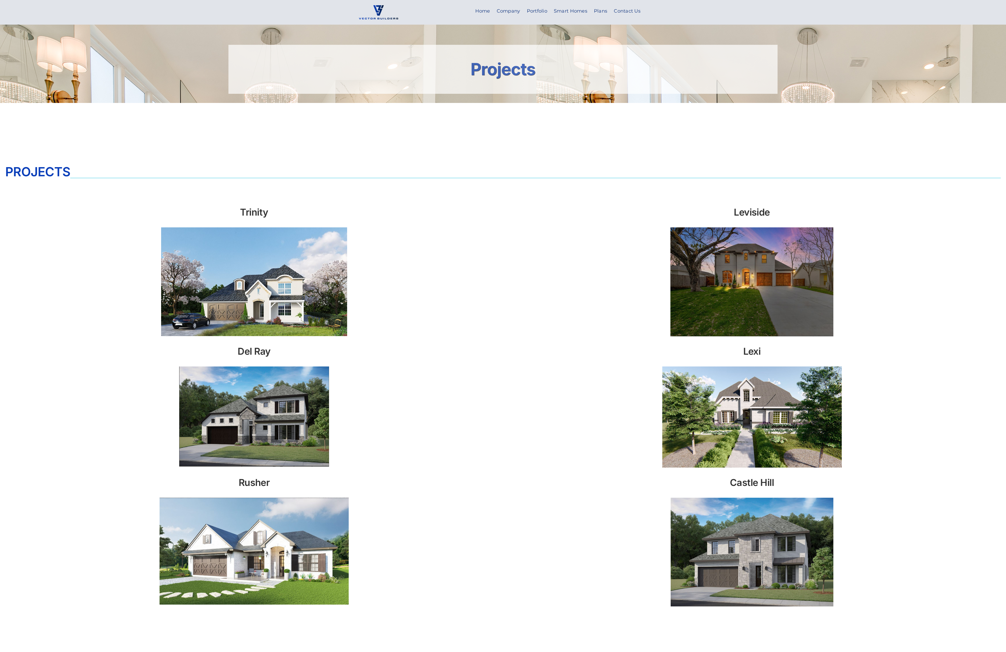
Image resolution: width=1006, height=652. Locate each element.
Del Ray (254, 351)
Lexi (752, 351)
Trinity (254, 212)
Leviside (752, 212)
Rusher (254, 482)
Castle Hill (752, 482)
